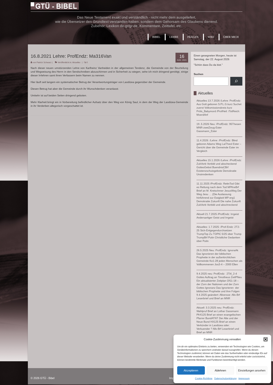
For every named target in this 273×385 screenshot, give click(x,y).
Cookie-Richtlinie (203, 378)
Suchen (198, 74)
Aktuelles (76, 62)
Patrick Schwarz (44, 62)
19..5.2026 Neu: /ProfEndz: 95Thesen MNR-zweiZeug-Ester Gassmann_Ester (218, 128)
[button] (265, 339)
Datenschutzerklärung (225, 378)
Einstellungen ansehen (251, 370)
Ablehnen (220, 370)
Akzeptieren (191, 370)
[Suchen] (236, 81)
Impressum (244, 378)
